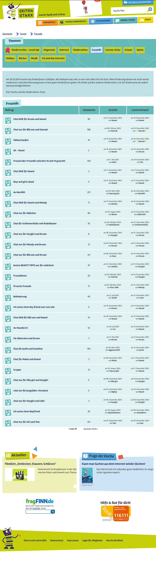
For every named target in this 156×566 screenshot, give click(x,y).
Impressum (73, 540)
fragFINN (36, 508)
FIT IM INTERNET (103, 20)
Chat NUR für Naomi (23, 171)
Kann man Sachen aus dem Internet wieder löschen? (113, 464)
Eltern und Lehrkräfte (35, 540)
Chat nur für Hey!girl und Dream (30, 233)
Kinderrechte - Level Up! (25, 49)
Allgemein (49, 49)
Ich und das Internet (53, 58)
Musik (34, 58)
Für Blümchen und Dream (26, 338)
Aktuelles (18, 455)
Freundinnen (20, 275)
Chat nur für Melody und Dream (29, 244)
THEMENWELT (49, 22)
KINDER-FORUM (128, 20)
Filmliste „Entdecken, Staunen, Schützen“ (30, 464)
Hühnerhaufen (21, 140)
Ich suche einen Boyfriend (26, 411)
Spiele (140, 49)
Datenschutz (56, 540)
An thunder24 (20, 327)
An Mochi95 (19, 192)
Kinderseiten (80, 49)
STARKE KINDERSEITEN (75, 21)
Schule (128, 49)
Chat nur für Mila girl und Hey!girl (30, 380)
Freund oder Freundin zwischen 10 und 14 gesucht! (39, 160)
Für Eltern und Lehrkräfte (140, 2)
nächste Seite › (90, 428)
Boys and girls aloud (23, 181)
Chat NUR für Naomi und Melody (30, 202)
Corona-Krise (113, 49)
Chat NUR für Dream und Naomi (29, 119)
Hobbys (10, 58)
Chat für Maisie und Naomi (27, 359)
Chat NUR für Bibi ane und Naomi (30, 317)
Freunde (96, 50)
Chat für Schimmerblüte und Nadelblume (35, 223)
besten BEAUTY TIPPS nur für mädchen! (33, 265)
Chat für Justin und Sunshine (28, 348)
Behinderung (20, 296)
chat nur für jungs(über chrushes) (30, 390)
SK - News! (19, 150)
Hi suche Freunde (22, 286)
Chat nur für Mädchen (24, 213)
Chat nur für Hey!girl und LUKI (28, 400)
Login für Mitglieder (92, 540)
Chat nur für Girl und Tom (26, 421)
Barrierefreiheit (114, 540)
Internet (64, 49)
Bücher (23, 58)
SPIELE (148, 19)
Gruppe (17, 369)
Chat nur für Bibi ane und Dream (30, 254)
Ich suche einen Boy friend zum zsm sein (34, 307)
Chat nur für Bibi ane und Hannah (30, 129)
